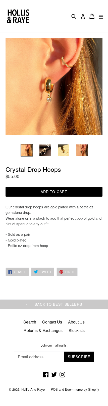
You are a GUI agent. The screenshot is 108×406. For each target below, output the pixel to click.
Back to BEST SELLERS (57, 304)
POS (54, 389)
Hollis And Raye (33, 389)
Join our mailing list (54, 345)
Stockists (77, 330)
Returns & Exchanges (43, 330)
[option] (27, 150)
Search (29, 322)
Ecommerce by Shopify (82, 389)
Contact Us (52, 322)
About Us (76, 322)
